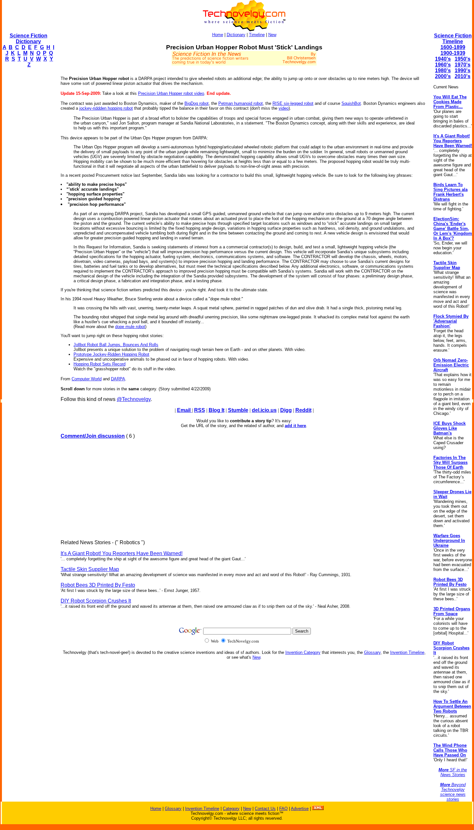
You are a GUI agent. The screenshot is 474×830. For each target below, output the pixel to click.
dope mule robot (130, 326)
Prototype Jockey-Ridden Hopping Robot (111, 354)
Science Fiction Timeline (453, 38)
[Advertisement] (28, 169)
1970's (462, 64)
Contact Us (265, 808)
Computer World (87, 378)
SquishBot (351, 103)
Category (231, 808)
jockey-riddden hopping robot (106, 108)
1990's (462, 70)
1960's (443, 64)
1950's (462, 59)
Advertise (300, 808)
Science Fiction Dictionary (28, 38)
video (284, 108)
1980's (443, 70)
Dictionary (236, 34)
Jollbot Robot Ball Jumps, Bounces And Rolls (116, 344)
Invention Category (303, 652)
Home (217, 34)
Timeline (257, 34)
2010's (462, 76)
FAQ (283, 808)
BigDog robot (196, 103)
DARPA (118, 378)
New (272, 34)
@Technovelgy (134, 399)
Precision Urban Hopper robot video (171, 93)
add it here (295, 425)
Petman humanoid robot (240, 103)
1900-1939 (452, 53)
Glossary (372, 652)
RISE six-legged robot (292, 103)
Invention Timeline (407, 652)
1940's (443, 59)
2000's (443, 76)
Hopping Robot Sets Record (99, 364)
